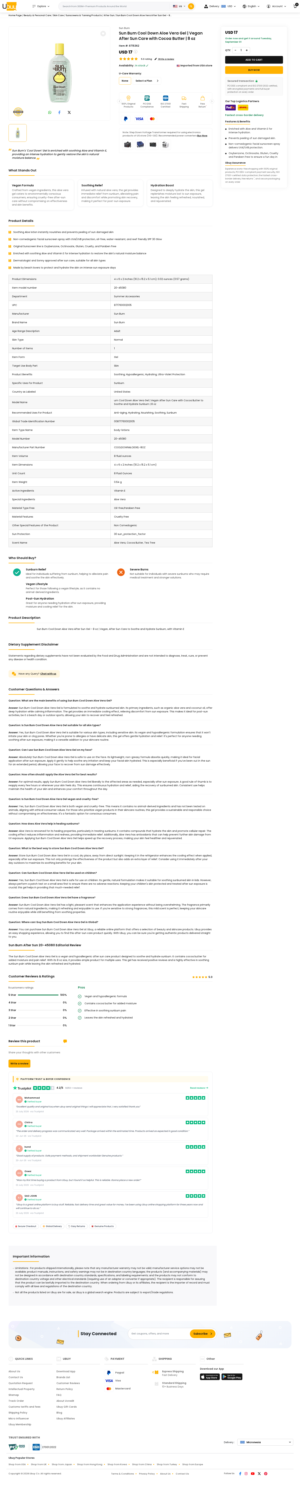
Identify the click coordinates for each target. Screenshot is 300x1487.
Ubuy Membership (20, 1424)
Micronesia (254, 1442)
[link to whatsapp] (49, 113)
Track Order (16, 1401)
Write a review (19, 1063)
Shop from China (142, 1464)
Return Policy (64, 1389)
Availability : (127, 65)
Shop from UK (39, 1464)
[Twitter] (259, 1474)
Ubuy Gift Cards (66, 1406)
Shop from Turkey (167, 1464)
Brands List (63, 1377)
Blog (59, 1412)
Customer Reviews (68, 1383)
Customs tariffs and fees (24, 1406)
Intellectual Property (22, 1389)
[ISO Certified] (42, 1447)
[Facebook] (240, 1474)
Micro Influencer (19, 1418)
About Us (14, 1371)
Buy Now (202, 135)
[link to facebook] (59, 113)
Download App (65, 1371)
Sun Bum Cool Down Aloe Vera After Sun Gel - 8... (144, 15)
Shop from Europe (192, 1464)
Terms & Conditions (122, 1473)
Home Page (15, 15)
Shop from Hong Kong (89, 1464)
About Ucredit (65, 1401)
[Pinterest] (266, 1474)
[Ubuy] (9, 6)
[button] (276, 6)
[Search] (191, 6)
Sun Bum (124, 28)
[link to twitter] (69, 113)
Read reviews (198, 1088)
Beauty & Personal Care (37, 15)
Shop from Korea (117, 1464)
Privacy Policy (147, 1473)
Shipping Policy (18, 1412)
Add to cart (253, 60)
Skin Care (58, 15)
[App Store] (210, 1377)
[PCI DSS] (17, 1447)
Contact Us (16, 1377)
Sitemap (14, 1395)
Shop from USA (17, 1464)
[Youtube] (252, 1474)
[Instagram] (246, 1474)
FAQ (58, 1395)
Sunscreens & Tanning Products (84, 15)
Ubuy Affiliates (65, 1418)
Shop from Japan (62, 1464)
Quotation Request (21, 1383)
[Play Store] (232, 1377)
